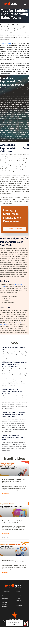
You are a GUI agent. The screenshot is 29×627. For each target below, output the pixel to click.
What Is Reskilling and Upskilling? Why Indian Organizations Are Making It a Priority (13, 481)
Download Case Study (15, 229)
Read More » (5, 493)
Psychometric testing (5, 43)
